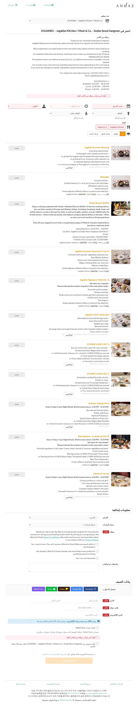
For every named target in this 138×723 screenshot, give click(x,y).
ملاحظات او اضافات (110, 564)
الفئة (124, 122)
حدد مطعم (105, 16)
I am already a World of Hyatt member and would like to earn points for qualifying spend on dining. (65, 552)
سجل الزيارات (108, 524)
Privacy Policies (92, 540)
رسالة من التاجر (103, 37)
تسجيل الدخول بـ (109, 589)
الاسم (109, 600)
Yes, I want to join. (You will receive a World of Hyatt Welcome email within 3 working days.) (63, 545)
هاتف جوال (111, 608)
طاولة (115, 134)
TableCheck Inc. (65, 700)
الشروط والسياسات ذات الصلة (55, 654)
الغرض (105, 517)
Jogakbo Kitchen (117, 127)
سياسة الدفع (21, 684)
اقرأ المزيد (69, 168)
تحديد (17, 148)
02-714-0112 (73, 693)
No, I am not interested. (85, 558)
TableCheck (38, 589)
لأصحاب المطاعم (116, 684)
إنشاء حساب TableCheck (85, 628)
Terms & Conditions (51, 537)
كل (122, 134)
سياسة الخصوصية (53, 684)
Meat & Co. (102, 127)
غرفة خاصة (93, 134)
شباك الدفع (105, 134)
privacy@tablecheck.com (96, 693)
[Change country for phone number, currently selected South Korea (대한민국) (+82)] (95, 607)
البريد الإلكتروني (113, 615)
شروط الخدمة (85, 684)
